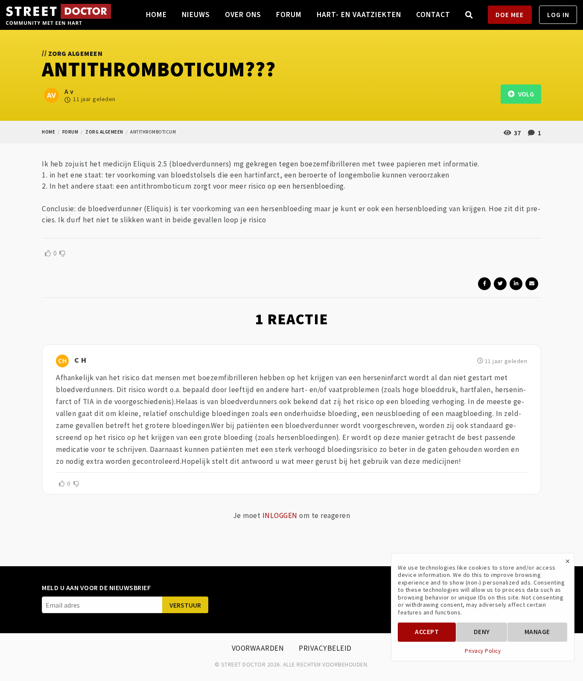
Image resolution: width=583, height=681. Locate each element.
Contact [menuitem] (433, 14)
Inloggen (279, 515)
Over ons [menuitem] (243, 14)
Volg (524, 94)
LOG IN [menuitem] (558, 15)
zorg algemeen (104, 132)
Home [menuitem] (156, 14)
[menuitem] (469, 15)
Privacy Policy (483, 651)
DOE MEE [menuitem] (510, 15)
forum (70, 132)
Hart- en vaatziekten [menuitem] (359, 14)
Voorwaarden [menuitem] (258, 648)
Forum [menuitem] (289, 14)
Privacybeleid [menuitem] (325, 648)
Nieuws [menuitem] (196, 14)
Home (48, 132)
